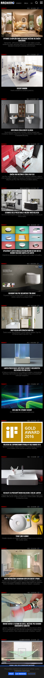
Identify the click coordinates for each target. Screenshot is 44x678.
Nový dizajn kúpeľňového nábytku (22, 331)
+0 (42, 640)
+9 (42, 225)
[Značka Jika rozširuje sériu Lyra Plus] (22, 159)
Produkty (4, 8)
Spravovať (31, 674)
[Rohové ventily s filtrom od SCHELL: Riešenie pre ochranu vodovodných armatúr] (22, 608)
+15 (42, 54)
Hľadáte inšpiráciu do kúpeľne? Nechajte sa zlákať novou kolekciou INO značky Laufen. (22, 539)
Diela (26, 3)
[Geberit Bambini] (22, 71)
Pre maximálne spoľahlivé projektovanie (22, 412)
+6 (42, 144)
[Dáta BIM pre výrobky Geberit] (22, 396)
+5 (42, 548)
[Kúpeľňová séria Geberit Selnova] (22, 114)
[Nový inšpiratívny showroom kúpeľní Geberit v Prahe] (22, 563)
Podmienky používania (22, 671)
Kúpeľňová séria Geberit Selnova (22, 130)
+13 (42, 264)
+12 (42, 8)
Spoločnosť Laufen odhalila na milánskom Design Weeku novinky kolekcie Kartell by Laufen (22, 252)
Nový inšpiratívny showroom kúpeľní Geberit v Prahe (22, 579)
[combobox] (36, 2)
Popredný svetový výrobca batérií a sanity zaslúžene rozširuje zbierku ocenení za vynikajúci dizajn (22, 296)
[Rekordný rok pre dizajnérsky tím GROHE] (22, 278)
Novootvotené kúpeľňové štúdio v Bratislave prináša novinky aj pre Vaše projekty (22, 215)
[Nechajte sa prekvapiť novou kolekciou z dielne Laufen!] (22, 474)
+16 (42, 188)
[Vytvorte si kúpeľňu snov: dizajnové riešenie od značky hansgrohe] (22, 23)
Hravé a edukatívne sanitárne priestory (22, 90)
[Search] (36, 2)
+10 (42, 342)
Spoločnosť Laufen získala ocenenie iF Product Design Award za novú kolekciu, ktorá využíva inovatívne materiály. (22, 447)
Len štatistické (21, 674)
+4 (42, 421)
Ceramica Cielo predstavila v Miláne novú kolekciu (22, 213)
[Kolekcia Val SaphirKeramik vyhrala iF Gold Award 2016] (22, 432)
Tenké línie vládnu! (22, 536)
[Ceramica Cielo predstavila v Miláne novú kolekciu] (22, 200)
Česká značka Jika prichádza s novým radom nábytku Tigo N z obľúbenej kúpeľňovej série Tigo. (22, 333)
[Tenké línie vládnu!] (22, 521)
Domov (18, 3)
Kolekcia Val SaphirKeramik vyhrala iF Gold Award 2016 (22, 445)
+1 (42, 592)
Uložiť (11, 674)
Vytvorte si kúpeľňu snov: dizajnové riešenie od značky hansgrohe (22, 40)
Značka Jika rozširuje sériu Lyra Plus (22, 175)
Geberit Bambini (22, 89)
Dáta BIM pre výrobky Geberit (22, 410)
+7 (42, 507)
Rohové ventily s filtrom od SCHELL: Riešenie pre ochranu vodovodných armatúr (22, 625)
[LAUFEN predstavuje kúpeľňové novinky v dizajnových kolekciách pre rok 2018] (22, 355)
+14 (42, 99)
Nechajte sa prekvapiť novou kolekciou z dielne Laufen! (22, 493)
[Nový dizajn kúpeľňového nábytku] (22, 318)
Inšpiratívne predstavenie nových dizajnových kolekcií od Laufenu (22, 255)
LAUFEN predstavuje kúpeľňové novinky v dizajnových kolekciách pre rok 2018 (22, 369)
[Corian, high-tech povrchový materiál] (22, 652)
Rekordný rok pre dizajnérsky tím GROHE (22, 294)
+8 (42, 305)
